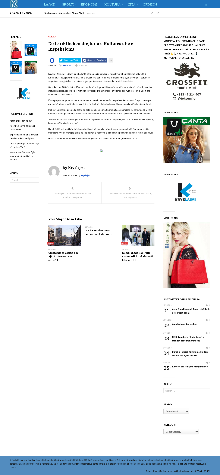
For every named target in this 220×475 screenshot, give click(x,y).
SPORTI (68, 4)
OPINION (150, 4)
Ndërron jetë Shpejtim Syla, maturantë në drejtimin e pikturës (23, 156)
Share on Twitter (72, 60)
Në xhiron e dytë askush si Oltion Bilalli (64, 12)
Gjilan (52, 36)
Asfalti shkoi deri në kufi (180, 324)
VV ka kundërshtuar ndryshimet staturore (98, 232)
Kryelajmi (66, 65)
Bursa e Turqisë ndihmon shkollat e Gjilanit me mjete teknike (185, 353)
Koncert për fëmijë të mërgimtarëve (185, 367)
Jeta (131, 4)
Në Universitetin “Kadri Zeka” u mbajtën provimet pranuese (183, 338)
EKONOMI (89, 4)
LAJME (49, 4)
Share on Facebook (96, 60)
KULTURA (112, 4)
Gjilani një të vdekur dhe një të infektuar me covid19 (63, 256)
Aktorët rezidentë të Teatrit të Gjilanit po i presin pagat (186, 310)
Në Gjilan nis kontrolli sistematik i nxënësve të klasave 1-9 (137, 256)
